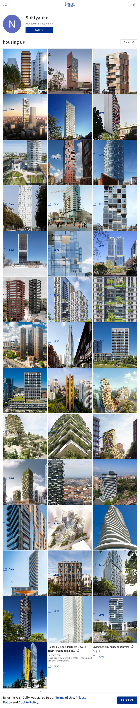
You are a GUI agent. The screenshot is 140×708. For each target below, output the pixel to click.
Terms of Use (64, 697)
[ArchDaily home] (70, 4)
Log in (133, 4)
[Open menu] (4, 4)
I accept (127, 700)
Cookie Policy (28, 702)
